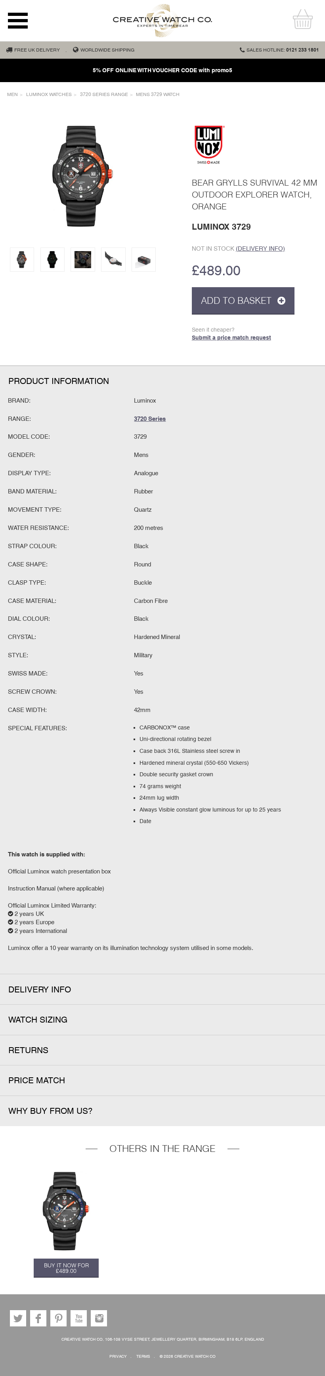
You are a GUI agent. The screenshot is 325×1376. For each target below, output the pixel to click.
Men (12, 94)
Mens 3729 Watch (158, 94)
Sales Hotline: (283, 50)
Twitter (18, 1318)
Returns (28, 1050)
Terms (143, 1356)
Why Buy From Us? (50, 1111)
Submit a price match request (231, 337)
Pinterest (58, 1318)
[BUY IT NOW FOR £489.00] (66, 1211)
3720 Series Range (104, 94)
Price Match (36, 1080)
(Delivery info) (260, 248)
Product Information (58, 381)
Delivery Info (39, 989)
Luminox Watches (49, 94)
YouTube (79, 1318)
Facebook (38, 1318)
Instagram (99, 1318)
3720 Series (150, 418)
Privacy (118, 1356)
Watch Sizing (37, 1019)
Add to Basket (237, 300)
